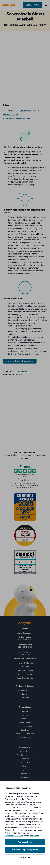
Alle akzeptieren (25, 842)
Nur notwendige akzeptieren (25, 849)
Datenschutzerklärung (14, 836)
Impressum (34, 836)
